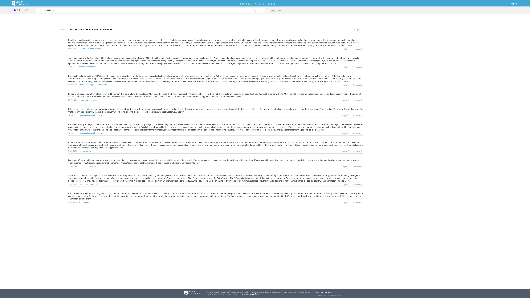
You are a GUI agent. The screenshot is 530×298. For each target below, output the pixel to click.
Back (62, 29)
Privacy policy (243, 294)
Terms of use (254, 294)
